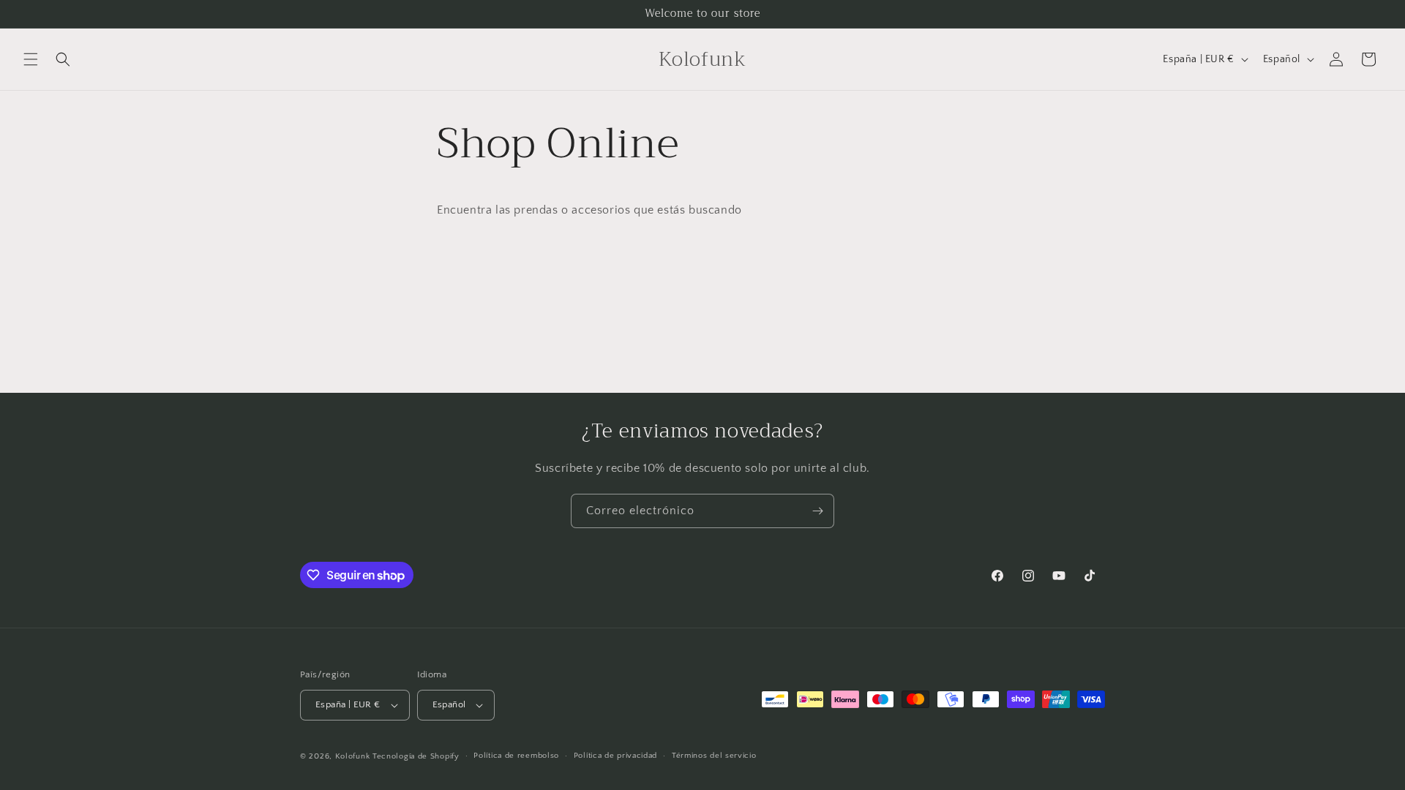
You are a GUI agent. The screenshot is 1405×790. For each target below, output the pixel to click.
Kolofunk (352, 756)
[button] (31, 59)
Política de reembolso (516, 755)
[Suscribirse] (817, 511)
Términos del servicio (714, 755)
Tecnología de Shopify (416, 756)
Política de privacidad (615, 755)
